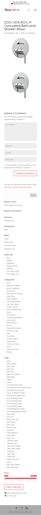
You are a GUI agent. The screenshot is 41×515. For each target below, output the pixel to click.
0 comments (30, 33)
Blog (5, 230)
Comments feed (10, 245)
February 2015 (9, 221)
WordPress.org (9, 249)
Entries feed (8, 242)
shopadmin (10, 33)
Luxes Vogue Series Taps (13, 205)
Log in (6, 239)
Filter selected (14, 486)
